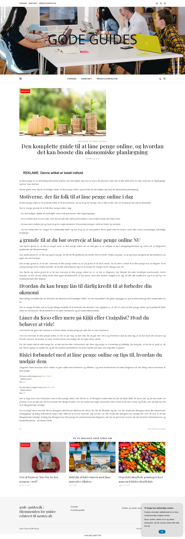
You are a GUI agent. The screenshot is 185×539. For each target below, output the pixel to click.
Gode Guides (92, 39)
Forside (23, 3)
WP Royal (35, 528)
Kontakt (33, 3)
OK (162, 532)
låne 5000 (46, 376)
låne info (51, 387)
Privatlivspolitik (47, 3)
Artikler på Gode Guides (92, 141)
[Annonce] (42, 471)
